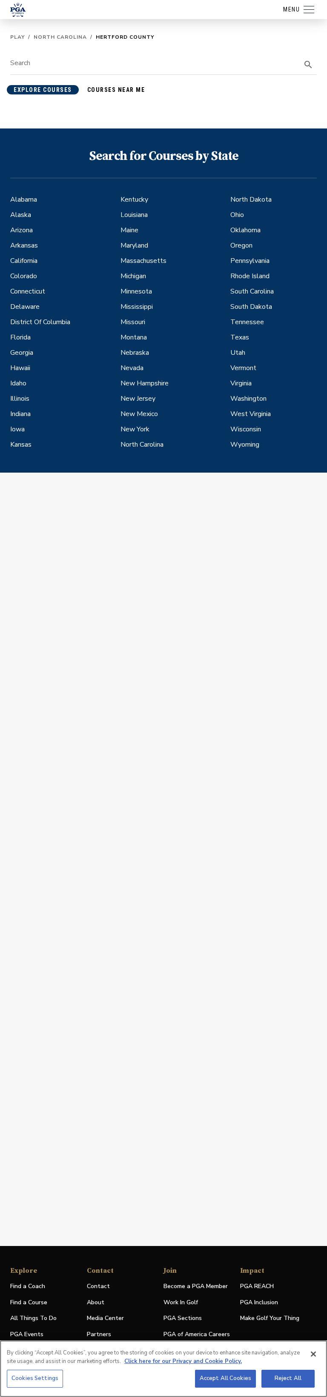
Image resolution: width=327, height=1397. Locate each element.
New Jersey (137, 398)
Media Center (105, 1318)
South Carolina (252, 291)
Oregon (241, 245)
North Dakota (251, 199)
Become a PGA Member (196, 1286)
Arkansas (24, 245)
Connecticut (27, 291)
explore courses (43, 89)
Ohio (237, 215)
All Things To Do (33, 1318)
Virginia (241, 383)
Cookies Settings (34, 1378)
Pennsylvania (250, 260)
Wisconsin (245, 429)
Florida (20, 337)
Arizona (21, 230)
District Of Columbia (40, 322)
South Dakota (251, 306)
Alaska (20, 215)
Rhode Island (250, 276)
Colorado (23, 276)
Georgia (21, 352)
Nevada (131, 368)
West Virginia (250, 414)
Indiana (20, 414)
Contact (98, 1286)
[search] (308, 64)
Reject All (288, 1378)
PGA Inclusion (259, 1302)
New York (134, 429)
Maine (129, 230)
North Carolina (60, 37)
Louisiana (134, 215)
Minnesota (136, 291)
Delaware (25, 306)
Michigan (133, 276)
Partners (99, 1334)
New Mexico (139, 414)
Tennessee (247, 322)
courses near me (116, 89)
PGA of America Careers (197, 1334)
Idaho (18, 383)
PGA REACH (257, 1286)
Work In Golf (181, 1302)
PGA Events (26, 1334)
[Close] (313, 1354)
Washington (248, 398)
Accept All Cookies (225, 1378)
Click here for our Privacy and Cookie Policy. (183, 1361)
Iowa (17, 429)
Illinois (19, 398)
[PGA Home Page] (18, 9)
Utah (237, 352)
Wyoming (244, 444)
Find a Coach (27, 1286)
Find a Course (28, 1302)
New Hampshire (144, 383)
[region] (163, 1368)
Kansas (21, 444)
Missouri (132, 322)
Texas (239, 337)
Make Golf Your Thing (269, 1318)
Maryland (134, 245)
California (23, 260)
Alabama (23, 199)
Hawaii (20, 368)
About (95, 1302)
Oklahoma (245, 230)
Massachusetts (143, 260)
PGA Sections (183, 1318)
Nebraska (134, 352)
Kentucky (134, 199)
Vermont (243, 368)
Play (17, 37)
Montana (133, 337)
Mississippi (136, 306)
